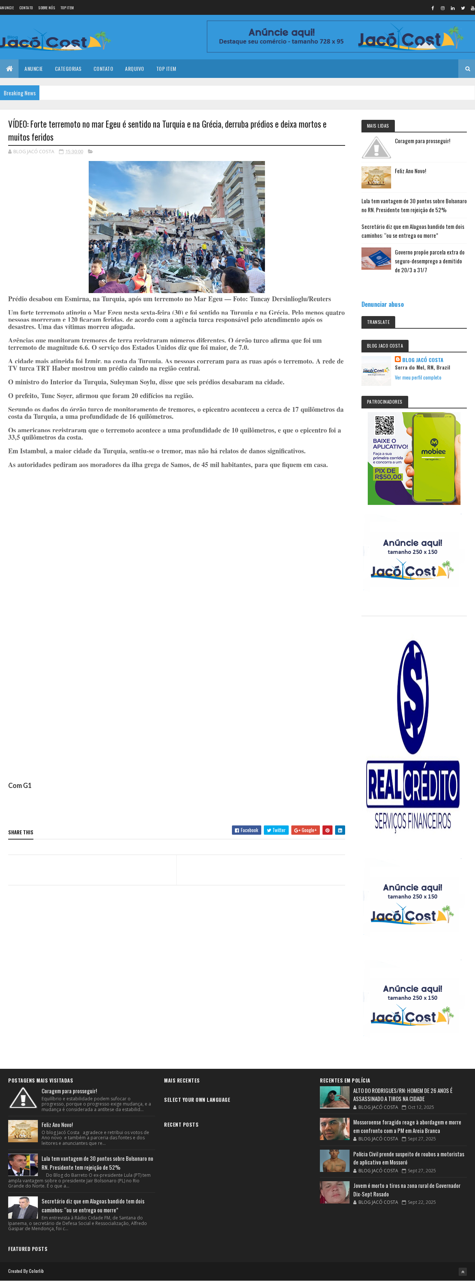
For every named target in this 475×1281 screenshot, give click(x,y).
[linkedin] (453, 8)
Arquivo (134, 68)
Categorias (68, 68)
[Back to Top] (463, 1272)
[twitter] (463, 8)
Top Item (67, 7)
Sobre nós (46, 7)
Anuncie (7, 7)
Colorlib (36, 1271)
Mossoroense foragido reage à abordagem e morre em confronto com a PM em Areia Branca (407, 1126)
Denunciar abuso (382, 304)
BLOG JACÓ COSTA (422, 360)
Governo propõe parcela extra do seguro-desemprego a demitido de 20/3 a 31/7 (430, 261)
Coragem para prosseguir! (422, 141)
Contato (26, 7)
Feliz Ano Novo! (410, 171)
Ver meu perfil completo (418, 377)
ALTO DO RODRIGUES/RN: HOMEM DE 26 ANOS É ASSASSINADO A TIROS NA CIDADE (402, 1094)
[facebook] (433, 8)
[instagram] (443, 8)
